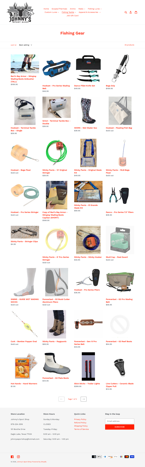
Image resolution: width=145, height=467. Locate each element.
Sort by (14, 45)
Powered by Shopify (39, 462)
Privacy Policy (80, 419)
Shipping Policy (81, 426)
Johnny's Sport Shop (24, 462)
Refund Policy (80, 423)
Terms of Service (81, 429)
